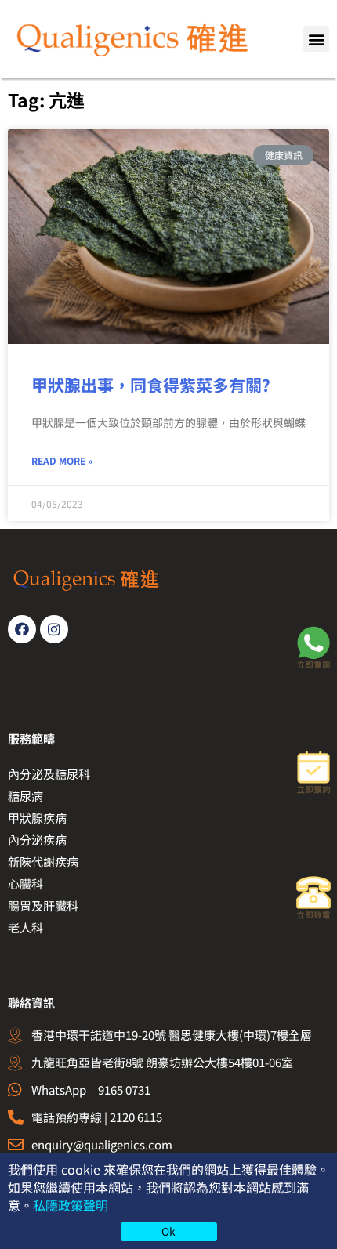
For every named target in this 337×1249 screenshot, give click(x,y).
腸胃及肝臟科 (43, 905)
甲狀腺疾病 (37, 817)
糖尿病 (25, 795)
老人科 (25, 927)
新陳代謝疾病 (43, 861)
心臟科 (25, 883)
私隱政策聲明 (70, 1205)
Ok (168, 1231)
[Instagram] (54, 629)
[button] (316, 39)
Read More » (61, 460)
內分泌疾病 (37, 839)
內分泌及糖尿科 (49, 774)
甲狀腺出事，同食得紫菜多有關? (150, 384)
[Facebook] (22, 629)
